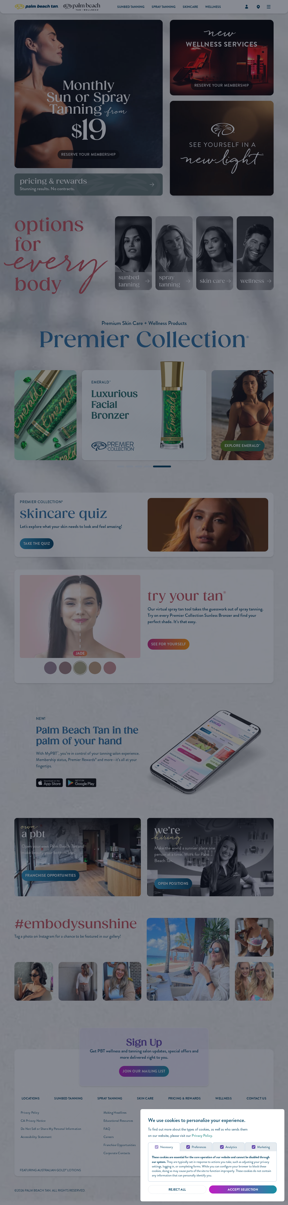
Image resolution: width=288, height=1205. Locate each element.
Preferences (199, 1147)
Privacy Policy (202, 1135)
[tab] (164, 1146)
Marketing (263, 1147)
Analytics (231, 1147)
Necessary (166, 1147)
